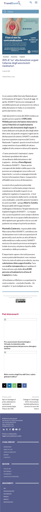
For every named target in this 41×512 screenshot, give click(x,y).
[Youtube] (16, 429)
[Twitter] (7, 429)
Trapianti (22, 56)
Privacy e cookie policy (9, 434)
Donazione (14, 56)
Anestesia (6, 56)
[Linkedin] (9, 385)
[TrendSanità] (12, 3)
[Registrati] (20, 85)
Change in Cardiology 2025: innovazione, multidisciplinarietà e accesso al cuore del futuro (31, 404)
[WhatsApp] (14, 385)
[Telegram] (13, 429)
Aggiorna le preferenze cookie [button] (11, 436)
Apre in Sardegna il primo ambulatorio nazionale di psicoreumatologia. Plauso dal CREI (9, 404)
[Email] (19, 385)
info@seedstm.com (8, 426)
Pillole (10, 11)
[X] (4, 385)
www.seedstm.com (8, 424)
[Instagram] (19, 429)
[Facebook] (24, 385)
